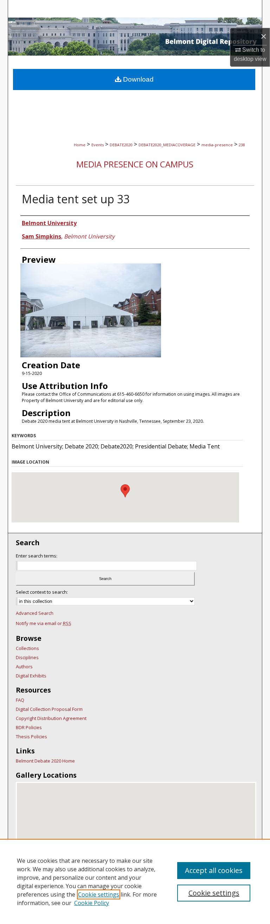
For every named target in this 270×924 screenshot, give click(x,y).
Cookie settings (98, 894)
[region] (135, 881)
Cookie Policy (91, 903)
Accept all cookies (214, 870)
